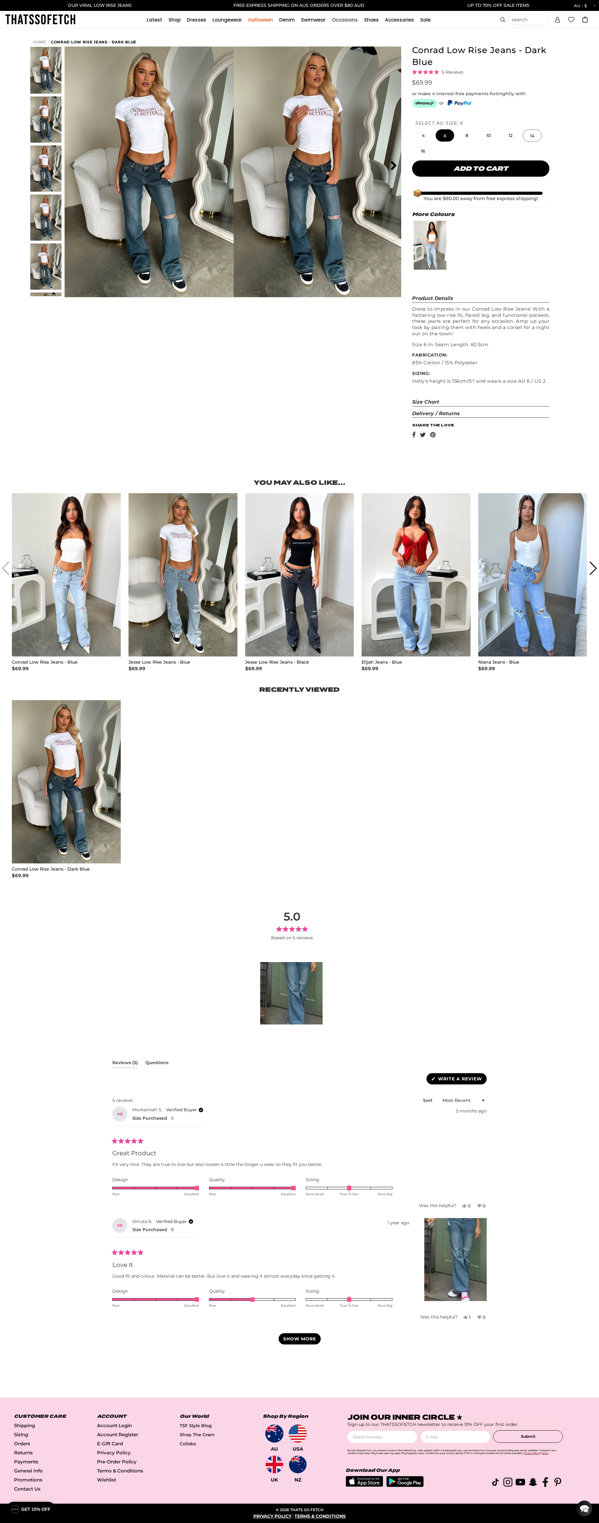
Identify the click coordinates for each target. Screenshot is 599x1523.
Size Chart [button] (425, 402)
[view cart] (585, 19)
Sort (428, 1100)
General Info (28, 1471)
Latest (154, 20)
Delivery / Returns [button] (436, 413)
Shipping (24, 1425)
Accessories (399, 20)
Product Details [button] (432, 298)
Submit (528, 1436)
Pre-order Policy (117, 1462)
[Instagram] (508, 1483)
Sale (425, 20)
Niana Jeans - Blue (498, 662)
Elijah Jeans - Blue (382, 662)
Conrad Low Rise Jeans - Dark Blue (93, 42)
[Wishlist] (571, 19)
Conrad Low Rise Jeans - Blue (45, 662)
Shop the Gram (197, 1434)
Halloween (260, 20)
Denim (287, 20)
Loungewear (227, 20)
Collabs (188, 1444)
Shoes (371, 20)
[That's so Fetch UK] (274, 1464)
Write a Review (461, 1080)
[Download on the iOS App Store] (364, 1485)
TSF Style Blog (196, 1425)
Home (39, 42)
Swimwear (313, 20)
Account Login (114, 1425)
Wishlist (106, 1480)
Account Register (117, 1434)
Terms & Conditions (120, 1471)
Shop (174, 20)
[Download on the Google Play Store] (405, 1485)
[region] (292, 993)
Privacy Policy (114, 1453)
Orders (22, 1444)
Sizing (21, 1434)
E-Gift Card (110, 1444)
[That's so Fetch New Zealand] (297, 1464)
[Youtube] (520, 1483)
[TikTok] (495, 1483)
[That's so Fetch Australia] (274, 1433)
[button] (557, 19)
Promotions (28, 1480)
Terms (545, 1453)
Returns (23, 1453)
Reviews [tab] (125, 1063)
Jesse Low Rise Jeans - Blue (159, 662)
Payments (26, 1462)
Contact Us (27, 1489)
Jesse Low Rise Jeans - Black (277, 662)
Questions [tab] (156, 1063)
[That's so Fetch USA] (297, 1433)
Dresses (196, 20)
